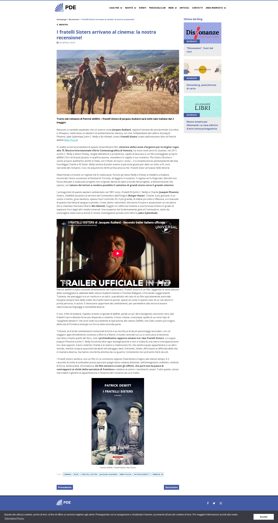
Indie (171, 7)
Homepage (62, 19)
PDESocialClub (157, 7)
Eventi (142, 7)
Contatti (197, 7)
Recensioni (74, 19)
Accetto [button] (264, 517)
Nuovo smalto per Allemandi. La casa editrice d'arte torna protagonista (202, 125)
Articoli (184, 7)
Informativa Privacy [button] (14, 518)
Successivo (171, 487)
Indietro (63, 24)
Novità (129, 7)
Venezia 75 (157, 474)
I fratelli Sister (89, 474)
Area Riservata (214, 7)
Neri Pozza (71, 140)
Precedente (65, 487)
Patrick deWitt (142, 474)
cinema (67, 474)
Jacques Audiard (108, 474)
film (76, 474)
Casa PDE (114, 7)
